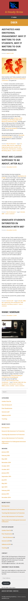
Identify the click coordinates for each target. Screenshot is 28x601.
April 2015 (4, 487)
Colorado (4, 145)
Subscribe (6, 583)
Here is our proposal (11, 128)
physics (9, 150)
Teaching (4, 419)
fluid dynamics (13, 149)
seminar (12, 385)
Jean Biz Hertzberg (7, 591)
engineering (18, 145)
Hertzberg (4, 150)
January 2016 (5, 473)
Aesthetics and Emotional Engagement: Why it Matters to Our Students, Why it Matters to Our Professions (14, 39)
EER (3, 302)
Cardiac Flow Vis (6, 401)
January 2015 (5, 494)
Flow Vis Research (11, 143)
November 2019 (6, 462)
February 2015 (6, 490)
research (15, 304)
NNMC (3, 385)
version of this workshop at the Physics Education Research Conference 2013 (12, 119)
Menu (15, 17)
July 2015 (4, 480)
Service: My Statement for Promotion (12, 438)
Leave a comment (17, 150)
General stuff (9, 300)
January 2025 (5, 452)
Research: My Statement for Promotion (13, 431)
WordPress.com (5, 598)
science (7, 385)
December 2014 (6, 497)
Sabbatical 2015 (6, 415)
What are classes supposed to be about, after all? (12, 160)
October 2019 (5, 466)
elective (12, 145)
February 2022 (6, 455)
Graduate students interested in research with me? (13, 223)
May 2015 (4, 483)
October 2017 (5, 469)
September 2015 (6, 476)
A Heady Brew (14, 12)
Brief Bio (15, 591)
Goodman (19, 149)
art (21, 143)
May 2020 (4, 459)
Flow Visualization (15, 302)
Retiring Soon (5, 427)
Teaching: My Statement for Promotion (13, 434)
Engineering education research (10, 147)
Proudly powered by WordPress (9, 596)
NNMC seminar (10, 312)
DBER (8, 145)
